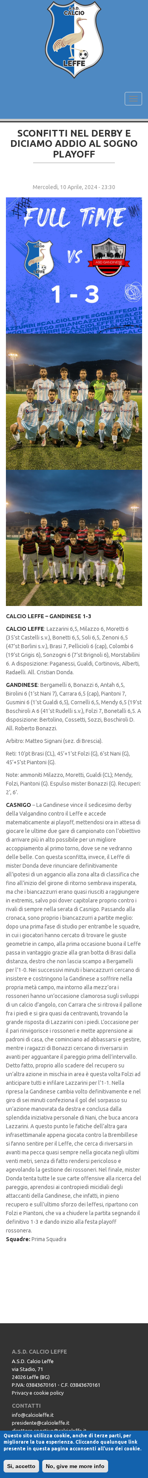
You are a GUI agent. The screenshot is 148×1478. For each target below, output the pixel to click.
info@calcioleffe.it (33, 1415)
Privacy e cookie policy (38, 1392)
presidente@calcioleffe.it (40, 1422)
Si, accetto (21, 1466)
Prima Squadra (49, 1239)
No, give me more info (75, 1466)
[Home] (74, 39)
